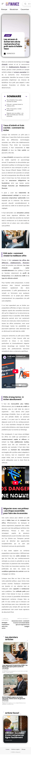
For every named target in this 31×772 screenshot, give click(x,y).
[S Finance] (12, 4)
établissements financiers (17, 67)
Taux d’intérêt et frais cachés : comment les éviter (14, 100)
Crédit (8, 35)
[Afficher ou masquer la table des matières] (24, 96)
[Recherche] (25, 4)
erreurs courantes (20, 72)
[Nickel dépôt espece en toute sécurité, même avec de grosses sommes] (15, 685)
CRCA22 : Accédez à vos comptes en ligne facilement (14, 735)
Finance (8, 730)
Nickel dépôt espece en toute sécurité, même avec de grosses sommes (13, 698)
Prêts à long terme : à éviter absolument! (14, 109)
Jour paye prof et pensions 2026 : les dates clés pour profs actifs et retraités (15, 666)
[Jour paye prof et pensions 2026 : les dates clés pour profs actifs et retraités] (15, 653)
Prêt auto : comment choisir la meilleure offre (15, 105)
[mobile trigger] (3, 4)
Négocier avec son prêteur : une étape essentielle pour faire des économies (15, 114)
